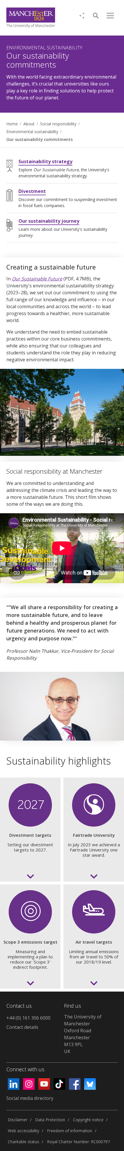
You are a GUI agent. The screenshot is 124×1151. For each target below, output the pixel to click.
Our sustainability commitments (39, 139)
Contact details (22, 1027)
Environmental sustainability (32, 131)
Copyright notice (88, 1119)
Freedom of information (69, 1130)
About (29, 124)
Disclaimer (17, 1119)
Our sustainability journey (48, 221)
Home (12, 124)
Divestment (32, 191)
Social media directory (29, 1098)
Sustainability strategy (45, 161)
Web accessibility (23, 1130)
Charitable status (23, 1141)
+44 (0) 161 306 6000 (28, 1018)
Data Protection (50, 1119)
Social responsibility (58, 124)
